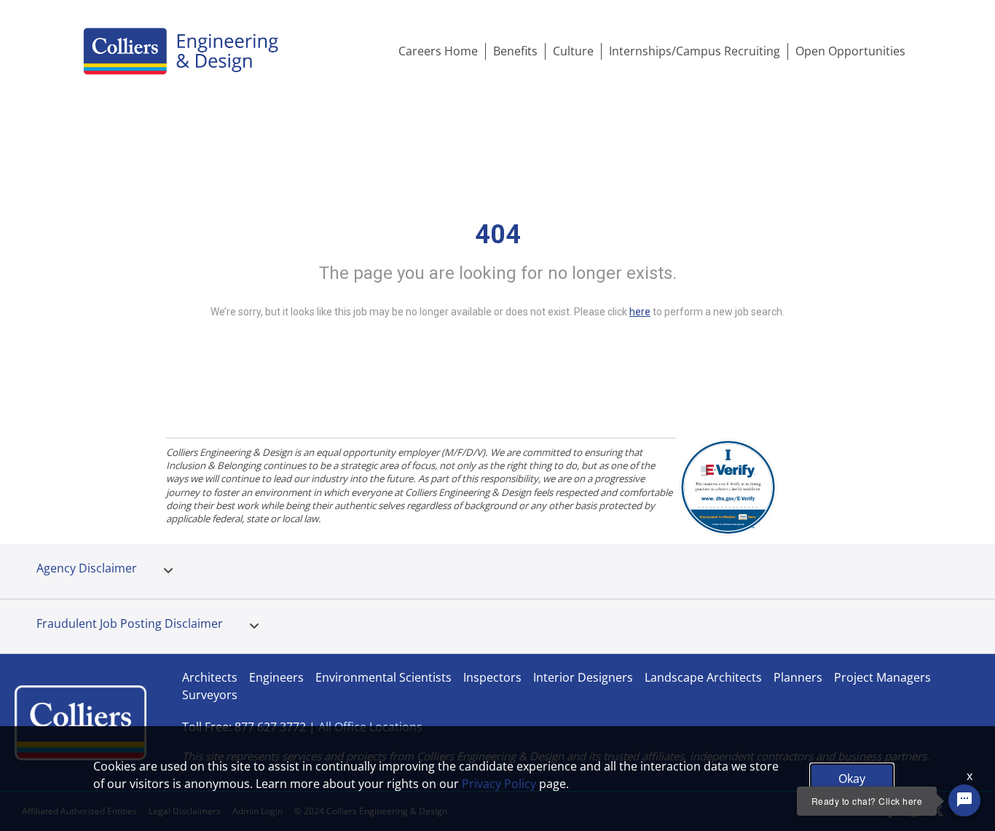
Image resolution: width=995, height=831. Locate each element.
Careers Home (438, 51)
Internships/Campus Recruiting (694, 51)
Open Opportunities (850, 51)
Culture (573, 51)
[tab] (168, 571)
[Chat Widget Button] (964, 800)
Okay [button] (851, 779)
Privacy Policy (499, 784)
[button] (168, 571)
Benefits (515, 51)
